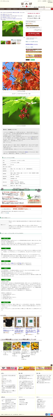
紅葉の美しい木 (5, 14)
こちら (8, 212)
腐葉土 (12, 263)
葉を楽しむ (9, 17)
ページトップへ (51, 365)
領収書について (40, 404)
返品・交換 (38, 373)
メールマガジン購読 (23, 402)
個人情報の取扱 (15, 414)
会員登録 (44, 1)
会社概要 (2, 414)
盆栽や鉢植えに (5, 17)
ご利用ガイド (50, 1)
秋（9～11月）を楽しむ (14, 15)
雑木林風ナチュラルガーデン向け (17, 18)
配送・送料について (41, 401)
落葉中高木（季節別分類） (6, 15)
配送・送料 (20, 373)
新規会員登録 (22, 399)
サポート (37, 397)
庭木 (1, 12)
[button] (1, 327)
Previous (1, 351)
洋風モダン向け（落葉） (16, 12)
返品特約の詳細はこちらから (32, 44)
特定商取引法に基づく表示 (8, 414)
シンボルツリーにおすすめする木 (7, 12)
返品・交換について (41, 406)
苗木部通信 (50, 2)
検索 (52, 9)
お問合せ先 (3, 397)
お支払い (2, 373)
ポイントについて (41, 407)
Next (41, 351)
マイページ (20, 397)
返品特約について (21, 414)
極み (20, 263)
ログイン (40, 1)
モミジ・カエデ (22, 12)
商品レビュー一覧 (23, 404)
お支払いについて (41, 402)
